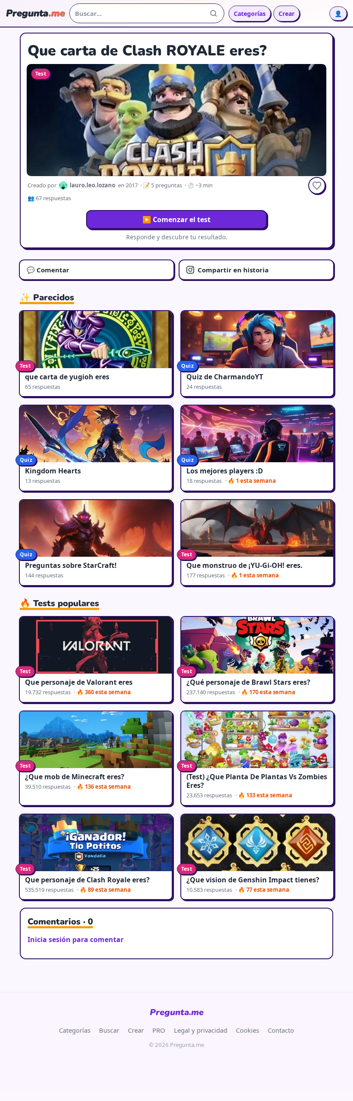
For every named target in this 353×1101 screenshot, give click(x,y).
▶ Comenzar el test (176, 219)
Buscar (109, 1030)
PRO (158, 1030)
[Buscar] (213, 13)
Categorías (250, 13)
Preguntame (177, 1012)
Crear (286, 13)
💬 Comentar (48, 269)
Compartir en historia (233, 269)
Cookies (247, 1030)
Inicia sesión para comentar (76, 939)
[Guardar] (316, 185)
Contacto (281, 1030)
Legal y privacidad (200, 1030)
